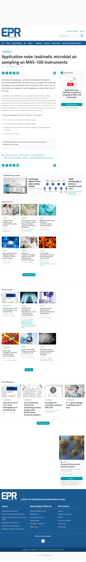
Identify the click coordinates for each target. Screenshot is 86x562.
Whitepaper (6, 305)
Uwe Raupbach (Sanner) (46, 360)
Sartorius (39, 189)
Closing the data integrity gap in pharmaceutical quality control (10, 223)
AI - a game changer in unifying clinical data (74, 405)
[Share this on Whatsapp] (14, 73)
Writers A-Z (34, 549)
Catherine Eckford (45, 230)
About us (60, 511)
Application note (6, 347)
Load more (29, 370)
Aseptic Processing (24, 155)
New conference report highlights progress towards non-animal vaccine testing (10, 255)
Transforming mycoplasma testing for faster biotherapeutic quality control (47, 255)
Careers (60, 517)
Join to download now (72, 104)
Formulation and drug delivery (11, 526)
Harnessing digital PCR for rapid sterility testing (34, 182)
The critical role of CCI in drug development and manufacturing (10, 310)
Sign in (33, 69)
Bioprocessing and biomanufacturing (13, 514)
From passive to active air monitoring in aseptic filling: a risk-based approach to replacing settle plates (28, 223)
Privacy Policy (74, 484)
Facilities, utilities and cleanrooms (12, 158)
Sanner (50, 359)
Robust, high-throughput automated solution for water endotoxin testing (10, 353)
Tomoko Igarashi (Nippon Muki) (28, 326)
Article (5, 218)
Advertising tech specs (37, 517)
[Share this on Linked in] (10, 73)
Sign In (82, 31)
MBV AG (12, 67)
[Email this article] (17, 73)
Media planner (34, 514)
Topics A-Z (26, 549)
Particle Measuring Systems (27, 230)
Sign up (71, 478)
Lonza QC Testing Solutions (52, 410)
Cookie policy (62, 527)
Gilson (49, 317)
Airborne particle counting (10, 155)
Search (82, 35)
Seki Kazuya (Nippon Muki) (27, 324)
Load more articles (29, 275)
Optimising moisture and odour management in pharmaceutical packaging (47, 352)
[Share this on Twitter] (6, 73)
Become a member (72, 31)
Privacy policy (62, 523)
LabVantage (6, 231)
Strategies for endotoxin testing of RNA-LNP (53, 405)
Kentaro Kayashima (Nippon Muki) (26, 321)
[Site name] (11, 37)
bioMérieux (14, 360)
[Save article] (54, 73)
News (42, 218)
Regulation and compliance (10, 522)
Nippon (32, 319)
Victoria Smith (7, 262)
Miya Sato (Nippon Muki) (28, 322)
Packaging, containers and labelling (13, 529)
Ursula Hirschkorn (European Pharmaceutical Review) (47, 264)
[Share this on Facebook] (3, 73)
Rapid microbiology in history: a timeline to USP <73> (75, 183)
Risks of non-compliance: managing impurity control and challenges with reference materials (28, 256)
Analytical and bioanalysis (10, 511)
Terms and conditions (64, 520)
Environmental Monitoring (37, 155)
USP (31, 262)
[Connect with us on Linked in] (43, 541)
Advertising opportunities (38, 511)
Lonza (12, 316)
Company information (64, 514)
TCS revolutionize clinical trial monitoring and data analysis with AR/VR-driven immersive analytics (32, 408)
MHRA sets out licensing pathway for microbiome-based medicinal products (47, 223)
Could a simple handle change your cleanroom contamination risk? (28, 351)
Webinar (24, 218)
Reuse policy (34, 527)
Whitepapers (7, 52)
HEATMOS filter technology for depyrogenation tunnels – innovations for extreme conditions (28, 311)
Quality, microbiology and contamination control (41, 158)
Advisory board (34, 520)
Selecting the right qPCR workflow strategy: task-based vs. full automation (47, 310)
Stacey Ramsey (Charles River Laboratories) (75, 193)
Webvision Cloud (47, 555)
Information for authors (37, 523)
